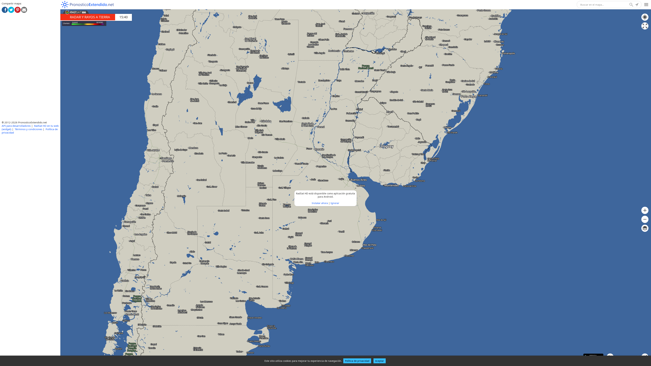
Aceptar (379, 360)
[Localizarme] (637, 5)
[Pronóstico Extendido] (87, 4)
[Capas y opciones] (644, 228)
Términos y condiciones (28, 129)
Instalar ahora (320, 203)
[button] (644, 210)
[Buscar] (631, 5)
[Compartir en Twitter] (11, 10)
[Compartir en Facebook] (5, 10)
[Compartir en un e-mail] (24, 10)
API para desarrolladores (16, 125)
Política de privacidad (357, 360)
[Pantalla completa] (644, 25)
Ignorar (335, 203)
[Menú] (646, 4)
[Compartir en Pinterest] (18, 10)
